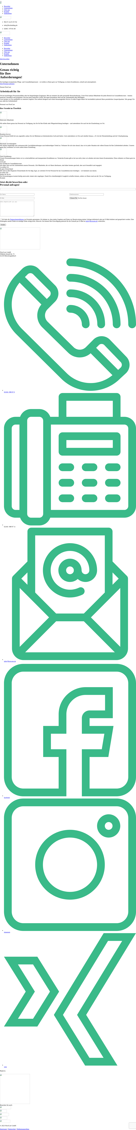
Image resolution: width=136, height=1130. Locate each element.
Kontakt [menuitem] (6, 11)
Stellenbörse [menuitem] (8, 13)
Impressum (3, 1129)
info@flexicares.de (92, 221)
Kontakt (6, 43)
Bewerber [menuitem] (7, 6)
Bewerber (7, 38)
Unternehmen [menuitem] (8, 8)
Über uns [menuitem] (7, 10)
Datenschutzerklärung (17, 219)
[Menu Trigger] (1, 1)
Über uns (7, 41)
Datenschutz (12, 1129)
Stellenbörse (8, 45)
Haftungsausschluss (23, 1129)
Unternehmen (8, 39)
